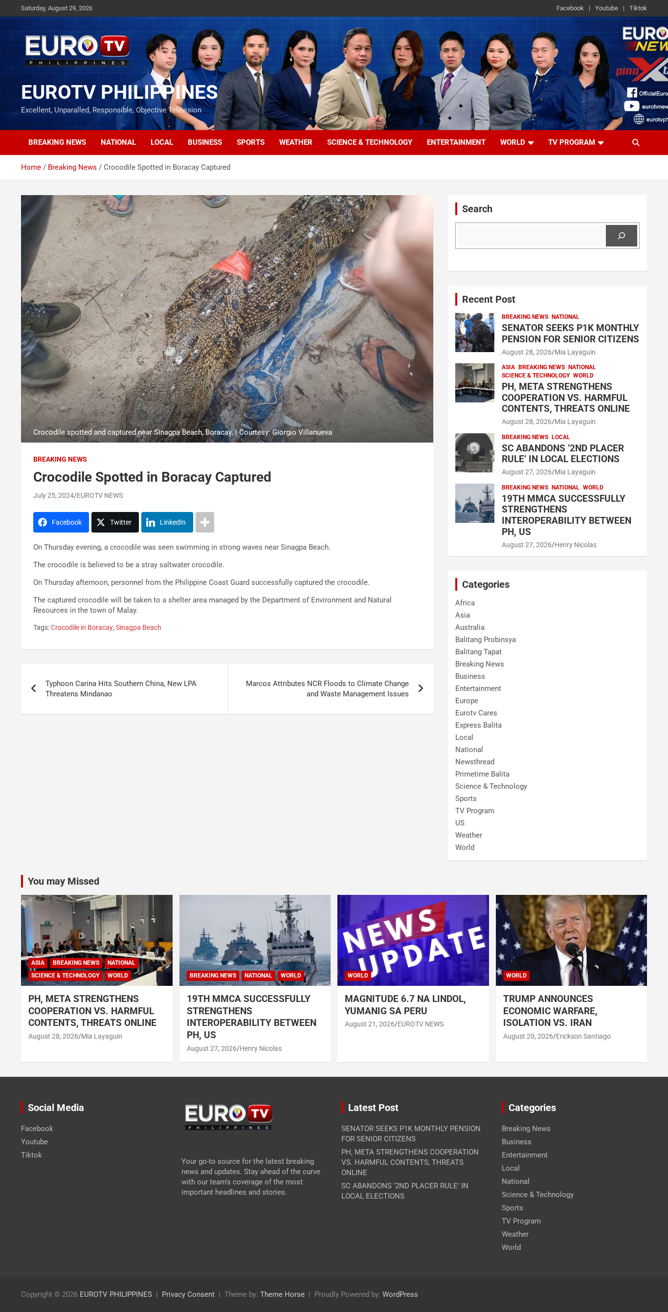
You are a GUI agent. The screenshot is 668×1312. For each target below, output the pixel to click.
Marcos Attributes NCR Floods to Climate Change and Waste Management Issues (327, 688)
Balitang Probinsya (485, 639)
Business (205, 142)
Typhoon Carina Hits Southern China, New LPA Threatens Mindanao (121, 688)
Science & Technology (369, 142)
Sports (251, 142)
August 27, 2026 (527, 472)
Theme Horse (282, 1294)
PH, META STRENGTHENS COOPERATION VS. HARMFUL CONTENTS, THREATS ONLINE (566, 398)
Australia (470, 627)
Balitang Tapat (478, 651)
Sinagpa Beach (138, 627)
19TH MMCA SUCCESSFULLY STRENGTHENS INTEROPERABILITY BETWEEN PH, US (566, 515)
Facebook (570, 8)
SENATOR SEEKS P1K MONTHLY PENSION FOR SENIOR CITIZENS (570, 333)
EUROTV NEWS (100, 495)
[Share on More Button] (205, 522)
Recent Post (488, 299)
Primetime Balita (482, 774)
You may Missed (63, 881)
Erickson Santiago (583, 1036)
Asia (508, 367)
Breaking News (57, 142)
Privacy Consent (188, 1294)
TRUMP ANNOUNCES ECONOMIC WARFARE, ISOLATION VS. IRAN (551, 1010)
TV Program (571, 142)
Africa (465, 603)
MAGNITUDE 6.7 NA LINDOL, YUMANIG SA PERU (405, 1005)
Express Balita (478, 725)
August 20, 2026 (528, 1036)
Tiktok (638, 8)
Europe (466, 700)
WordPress (400, 1294)
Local (162, 142)
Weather (295, 142)
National (118, 142)
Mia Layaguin (575, 352)
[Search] (621, 235)
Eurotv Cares (476, 713)
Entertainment (456, 142)
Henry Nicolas (576, 545)
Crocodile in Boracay (82, 627)
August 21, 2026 (370, 1024)
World (512, 142)
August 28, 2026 (527, 352)
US (460, 823)
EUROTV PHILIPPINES (119, 92)
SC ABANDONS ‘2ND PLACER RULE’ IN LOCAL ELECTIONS (563, 454)
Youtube (606, 8)
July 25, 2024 (53, 495)
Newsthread (474, 761)
